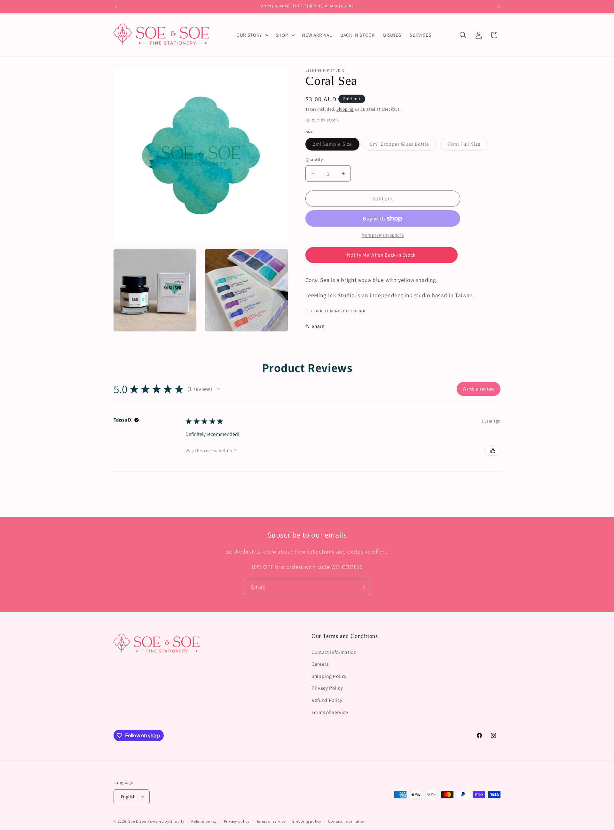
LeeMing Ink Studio (325, 70)
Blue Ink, (314, 311)
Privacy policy (237, 821)
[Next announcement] (499, 6)
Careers (320, 664)
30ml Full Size (467, 145)
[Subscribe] (362, 587)
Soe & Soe (137, 821)
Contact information (347, 821)
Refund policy (204, 821)
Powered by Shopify (166, 821)
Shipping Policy (329, 675)
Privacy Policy (327, 688)
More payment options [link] (383, 235)
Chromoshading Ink (345, 311)
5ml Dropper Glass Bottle (403, 145)
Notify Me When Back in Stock (381, 255)
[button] (252, 35)
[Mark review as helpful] (492, 451)
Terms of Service (329, 712)
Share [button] (318, 326)
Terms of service (271, 821)
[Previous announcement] (115, 6)
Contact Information (334, 651)
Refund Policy (326, 699)
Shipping (345, 109)
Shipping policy (306, 821)
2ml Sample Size (336, 145)
